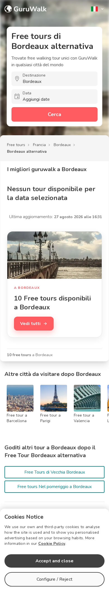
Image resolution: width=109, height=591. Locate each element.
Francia (39, 144)
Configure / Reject (54, 579)
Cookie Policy (51, 543)
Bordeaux (62, 144)
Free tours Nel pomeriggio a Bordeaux (54, 487)
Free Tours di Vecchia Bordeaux (54, 472)
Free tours (16, 144)
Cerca (54, 114)
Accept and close (54, 561)
